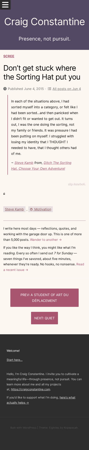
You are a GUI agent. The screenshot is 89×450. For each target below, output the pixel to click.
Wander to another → (46, 240)
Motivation (42, 209)
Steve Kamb (23, 163)
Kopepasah (71, 427)
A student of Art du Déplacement (50, 298)
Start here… (15, 359)
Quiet (50, 318)
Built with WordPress (23, 427)
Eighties (54, 427)
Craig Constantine (44, 21)
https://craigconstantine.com (30, 389)
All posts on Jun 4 (67, 89)
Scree (8, 56)
